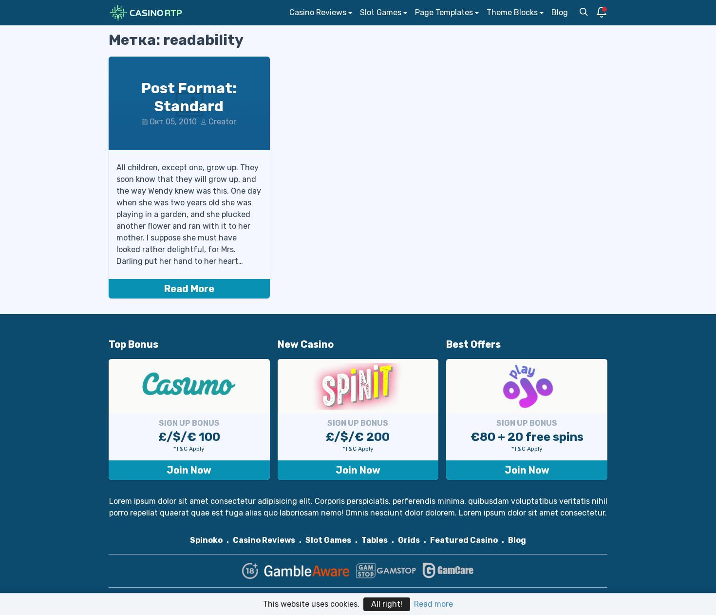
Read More (189, 289)
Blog (559, 12)
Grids (409, 540)
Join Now (189, 470)
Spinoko (206, 540)
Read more (433, 604)
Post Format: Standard (189, 97)
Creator (222, 121)
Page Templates (444, 12)
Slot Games (380, 12)
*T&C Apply (189, 448)
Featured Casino (464, 540)
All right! (386, 604)
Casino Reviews (317, 12)
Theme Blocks (512, 12)
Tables (374, 540)
